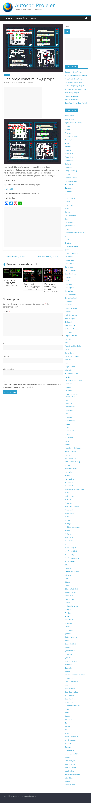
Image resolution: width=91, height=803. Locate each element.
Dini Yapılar (69, 288)
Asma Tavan (69, 157)
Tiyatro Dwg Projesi (72, 99)
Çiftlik (67, 236)
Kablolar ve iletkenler (73, 448)
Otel (66, 579)
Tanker (67, 713)
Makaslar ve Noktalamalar (74, 489)
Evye (66, 343)
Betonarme (69, 188)
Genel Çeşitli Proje (72, 356)
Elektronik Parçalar (72, 329)
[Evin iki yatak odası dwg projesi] (33, 269)
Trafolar (68, 743)
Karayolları (69, 472)
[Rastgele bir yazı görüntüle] (85, 18)
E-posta (7, 356)
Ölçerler (68, 575)
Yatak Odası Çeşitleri (72, 774)
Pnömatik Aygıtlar (71, 606)
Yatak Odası (69, 771)
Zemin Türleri (70, 785)
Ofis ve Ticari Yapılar (72, 572)
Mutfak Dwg (69, 554)
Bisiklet (67, 202)
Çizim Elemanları (71, 253)
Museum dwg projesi (15, 256)
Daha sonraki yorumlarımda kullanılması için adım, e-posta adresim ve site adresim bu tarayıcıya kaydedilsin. (32, 386)
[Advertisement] (23, 102)
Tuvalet (67, 747)
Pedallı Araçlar (70, 592)
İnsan (67, 427)
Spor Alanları (70, 688)
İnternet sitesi (8, 369)
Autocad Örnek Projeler (25, 18)
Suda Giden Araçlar (72, 706)
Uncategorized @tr (72, 754)
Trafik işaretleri (70, 740)
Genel (67, 349)
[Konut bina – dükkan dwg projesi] (53, 269)
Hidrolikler (69, 410)
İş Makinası (69, 438)
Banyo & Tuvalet (71, 178)
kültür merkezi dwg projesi (10, 281)
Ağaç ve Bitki (69, 119)
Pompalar (68, 609)
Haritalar (68, 384)
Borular (68, 212)
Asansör (68, 150)
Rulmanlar (69, 630)
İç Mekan (68, 417)
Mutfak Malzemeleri (72, 558)
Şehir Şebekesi (70, 651)
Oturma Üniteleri (71, 589)
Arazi (67, 143)
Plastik (67, 603)
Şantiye (67, 647)
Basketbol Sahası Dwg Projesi (76, 103)
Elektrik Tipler (70, 318)
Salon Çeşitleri (70, 644)
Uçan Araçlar (70, 750)
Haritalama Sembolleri (73, 380)
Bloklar (67, 209)
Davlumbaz (69, 257)
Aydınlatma (69, 160)
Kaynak (67, 475)
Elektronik (68, 322)
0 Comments (29, 82)
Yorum (6, 311)
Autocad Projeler (35, 5)
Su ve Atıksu (69, 702)
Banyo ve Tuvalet (71, 181)
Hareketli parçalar (71, 373)
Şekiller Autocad (71, 661)
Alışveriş (68, 133)
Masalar (68, 499)
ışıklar (67, 441)
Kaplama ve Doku (71, 469)
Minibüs (68, 520)
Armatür (68, 147)
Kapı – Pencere (70, 458)
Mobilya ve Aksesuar (72, 527)
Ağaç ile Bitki (69, 116)
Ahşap (67, 126)
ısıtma (67, 445)
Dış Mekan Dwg (70, 294)
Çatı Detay (69, 222)
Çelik (67, 229)
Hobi (66, 414)
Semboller (69, 664)
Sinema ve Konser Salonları (75, 675)
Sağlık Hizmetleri (71, 637)
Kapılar (67, 465)
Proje (7, 75)
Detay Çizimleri (70, 270)
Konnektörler (70, 479)
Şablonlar (68, 634)
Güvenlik (68, 370)
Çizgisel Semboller (72, 246)
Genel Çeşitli (69, 353)
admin (20, 82)
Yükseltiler (69, 778)
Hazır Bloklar (69, 407)
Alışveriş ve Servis (71, 136)
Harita (67, 377)
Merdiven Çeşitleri (72, 506)
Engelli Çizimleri (71, 336)
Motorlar (68, 534)
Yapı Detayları (70, 761)
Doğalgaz (68, 301)
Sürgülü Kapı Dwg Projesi (74, 86)
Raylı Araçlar (69, 620)
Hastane (68, 387)
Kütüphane (69, 482)
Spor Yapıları (70, 699)
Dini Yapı (68, 284)
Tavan (67, 723)
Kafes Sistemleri (71, 451)
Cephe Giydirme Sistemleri (75, 233)
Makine (67, 493)
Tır (66, 730)
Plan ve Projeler (71, 599)
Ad (4, 343)
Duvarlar (68, 305)
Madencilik (69, 486)
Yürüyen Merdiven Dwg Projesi (76, 89)
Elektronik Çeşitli (71, 325)
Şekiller (67, 658)
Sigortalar (68, 668)
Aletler (67, 129)
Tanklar (68, 716)
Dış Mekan (69, 291)
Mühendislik (69, 541)
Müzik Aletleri (70, 561)
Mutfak (67, 544)
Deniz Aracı (69, 267)
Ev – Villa (68, 339)
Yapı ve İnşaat (70, 764)
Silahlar (68, 671)
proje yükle (9, 189)
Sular (67, 709)
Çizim (67, 250)
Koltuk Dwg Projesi (72, 93)
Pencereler (69, 596)
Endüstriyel (69, 332)
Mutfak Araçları (70, 548)
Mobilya (68, 524)
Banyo (67, 174)
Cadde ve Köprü (71, 215)
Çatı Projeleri (70, 226)
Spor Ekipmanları (71, 692)
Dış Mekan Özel (71, 298)
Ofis (66, 565)
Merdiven (68, 503)
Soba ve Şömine (71, 678)
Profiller (68, 613)
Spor (66, 685)
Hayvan (67, 400)
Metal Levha (69, 513)
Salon (67, 640)
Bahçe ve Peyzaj (71, 171)
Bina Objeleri (70, 198)
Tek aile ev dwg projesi (50, 256)
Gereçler (68, 360)
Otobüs (67, 582)
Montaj (67, 530)
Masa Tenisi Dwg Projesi (74, 79)
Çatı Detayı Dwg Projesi (73, 82)
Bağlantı (68, 164)
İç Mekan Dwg (70, 420)
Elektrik (67, 312)
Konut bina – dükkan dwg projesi (50, 286)
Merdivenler (69, 510)
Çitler (67, 239)
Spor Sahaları (70, 695)
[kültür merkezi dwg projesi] (12, 269)
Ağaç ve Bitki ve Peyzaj (73, 123)
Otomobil (68, 585)
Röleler (67, 627)
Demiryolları (69, 263)
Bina (66, 195)
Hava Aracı (69, 391)
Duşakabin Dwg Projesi (73, 72)
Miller (67, 517)
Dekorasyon (69, 260)
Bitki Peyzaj (69, 205)
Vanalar (68, 757)
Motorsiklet (69, 537)
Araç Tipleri (69, 140)
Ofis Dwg (68, 568)
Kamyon (68, 455)
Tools (67, 733)
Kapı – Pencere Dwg (72, 462)
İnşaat (67, 424)
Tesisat (67, 726)
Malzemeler (69, 496)
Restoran (68, 623)
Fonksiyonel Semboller (73, 346)
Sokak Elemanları (71, 682)
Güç (66, 363)
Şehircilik (68, 654)
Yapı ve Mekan (70, 768)
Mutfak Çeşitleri (71, 551)
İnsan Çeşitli (69, 431)
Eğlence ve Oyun (71, 308)
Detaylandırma (70, 274)
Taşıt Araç (68, 719)
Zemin (67, 781)
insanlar (68, 434)
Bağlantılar (69, 167)
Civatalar (68, 243)
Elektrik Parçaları (71, 315)
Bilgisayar (68, 191)
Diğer (67, 281)
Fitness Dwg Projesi (72, 96)
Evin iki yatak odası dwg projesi (32, 285)
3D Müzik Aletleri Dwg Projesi (76, 75)
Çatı (66, 219)
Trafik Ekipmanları (71, 737)
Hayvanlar (68, 403)
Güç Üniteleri (70, 367)
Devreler (68, 277)
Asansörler (69, 154)
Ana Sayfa (8, 18)
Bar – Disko (69, 184)
